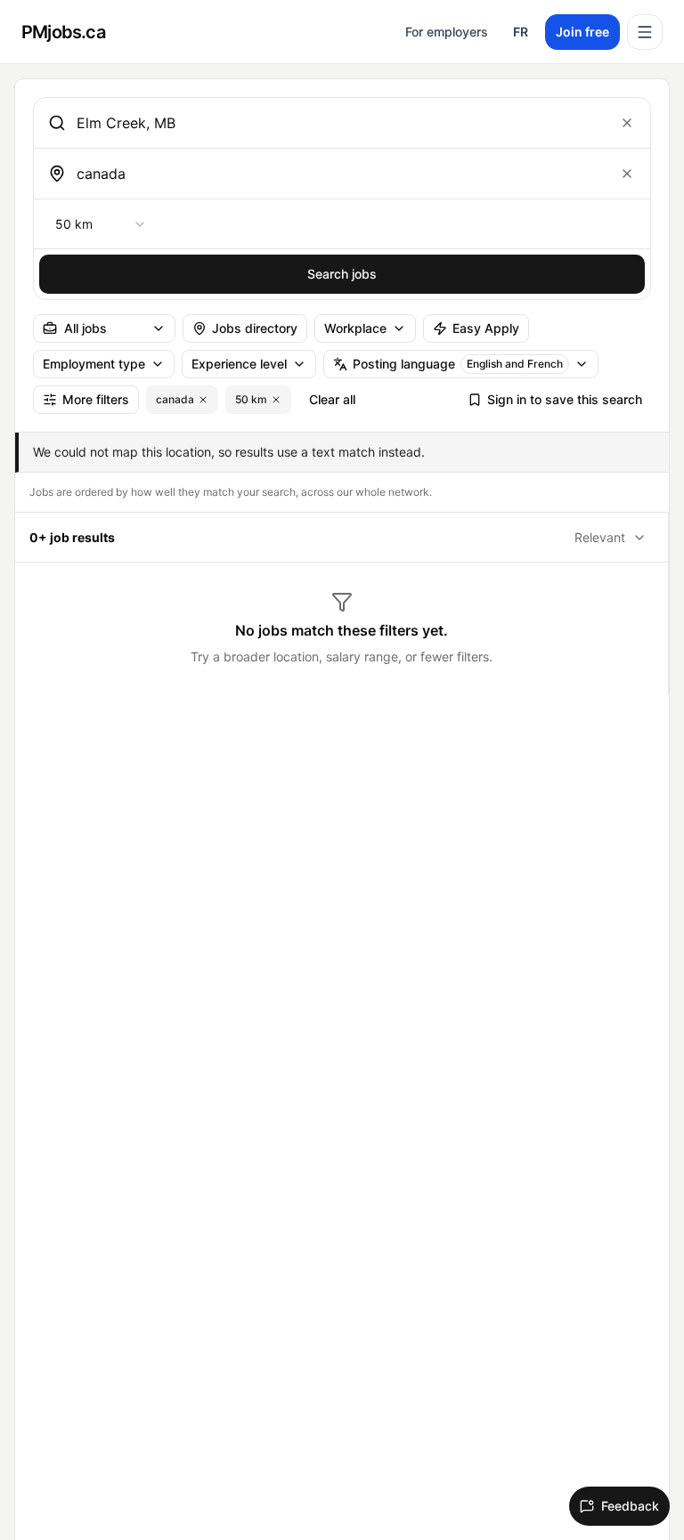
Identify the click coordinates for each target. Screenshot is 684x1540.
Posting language (458, 363)
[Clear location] (627, 174)
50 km (251, 399)
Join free (582, 31)
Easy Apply (485, 328)
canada (175, 399)
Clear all (332, 399)
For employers (446, 31)
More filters (95, 399)
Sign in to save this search (564, 399)
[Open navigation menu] (645, 32)
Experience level (239, 363)
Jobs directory (254, 328)
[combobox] (338, 123)
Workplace (355, 328)
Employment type (94, 363)
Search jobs (342, 273)
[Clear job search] (627, 123)
